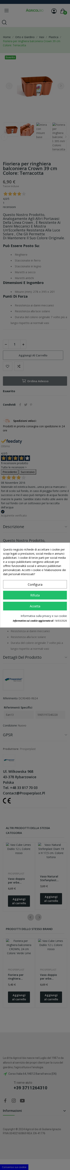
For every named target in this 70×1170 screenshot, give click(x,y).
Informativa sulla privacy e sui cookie (44, 616)
